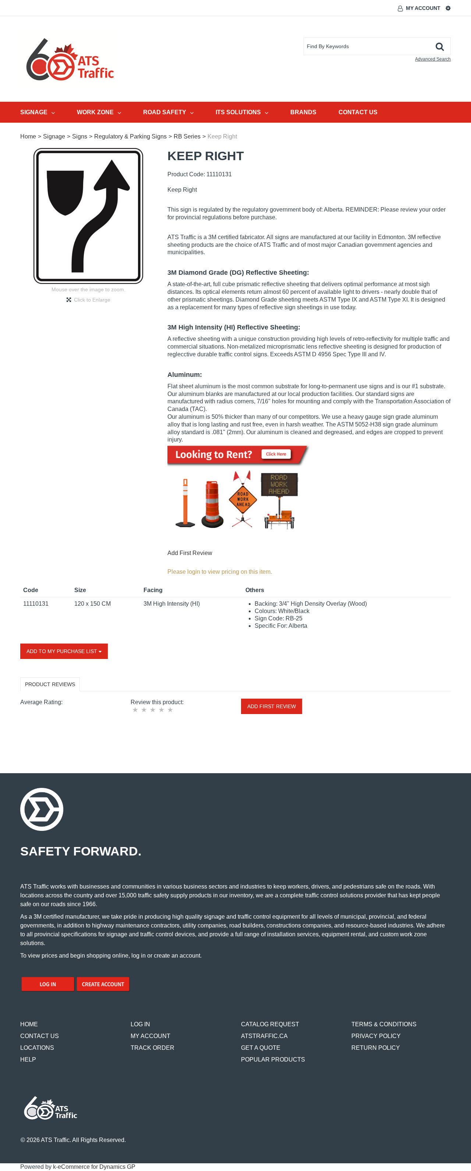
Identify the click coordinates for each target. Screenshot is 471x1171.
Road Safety (164, 112)
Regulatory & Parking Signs (130, 136)
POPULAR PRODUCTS (273, 1059)
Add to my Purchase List (62, 651)
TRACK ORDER (152, 1048)
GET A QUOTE (260, 1048)
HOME (29, 1024)
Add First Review (189, 553)
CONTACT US (39, 1036)
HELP (28, 1059)
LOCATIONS (37, 1048)
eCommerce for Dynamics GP (96, 1167)
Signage (33, 112)
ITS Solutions (238, 112)
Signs (79, 136)
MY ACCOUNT (150, 1036)
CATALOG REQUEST (270, 1024)
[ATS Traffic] (70, 59)
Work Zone (95, 112)
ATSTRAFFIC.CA (264, 1036)
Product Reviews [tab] (50, 684)
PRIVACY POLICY (376, 1036)
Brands (303, 112)
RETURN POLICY (375, 1048)
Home (28, 136)
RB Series (187, 136)
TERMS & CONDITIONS (384, 1024)
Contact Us (358, 112)
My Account (423, 8)
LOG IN (140, 1024)
